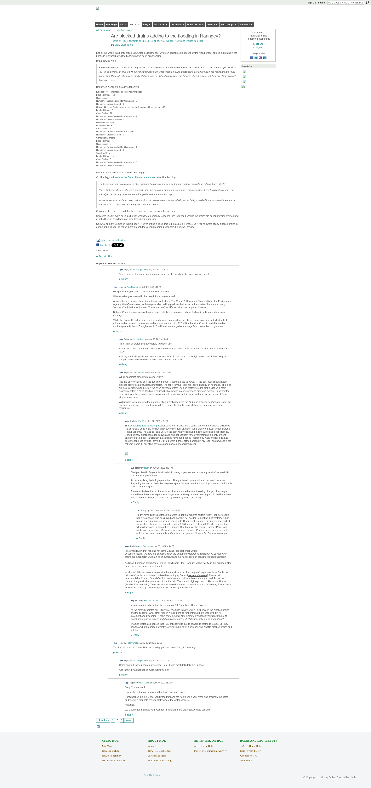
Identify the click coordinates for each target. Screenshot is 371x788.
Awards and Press (157, 755)
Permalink (121, 270)
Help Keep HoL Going (160, 760)
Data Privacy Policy (250, 750)
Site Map (107, 746)
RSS (98, 726)
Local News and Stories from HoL (185, 41)
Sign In (321, 2)
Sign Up (311, 2)
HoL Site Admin (130, 41)
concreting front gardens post (145, 425)
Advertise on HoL (203, 746)
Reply (123, 279)
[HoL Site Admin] (102, 44)
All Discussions (104, 30)
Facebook (105, 245)
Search (367, 2)
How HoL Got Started (159, 750)
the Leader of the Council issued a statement (132, 177)
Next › (129, 720)
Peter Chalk (132, 643)
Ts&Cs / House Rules (251, 746)
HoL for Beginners (112, 755)
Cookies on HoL (248, 755)
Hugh (146, 468)
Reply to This (104, 256)
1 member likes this (116, 240)
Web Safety (246, 760)
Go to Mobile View (152, 775)
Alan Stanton (132, 287)
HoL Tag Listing (110, 750)
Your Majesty (139, 269)
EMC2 (141, 421)
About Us (153, 746)
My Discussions (125, 30)
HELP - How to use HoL (114, 760)
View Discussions (124, 44)
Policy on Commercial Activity (210, 750)
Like (103, 240)
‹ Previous (103, 720)
